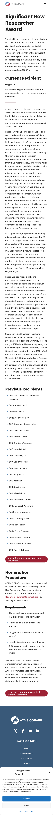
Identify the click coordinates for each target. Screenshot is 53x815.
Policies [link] (32, 811)
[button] (49, 772)
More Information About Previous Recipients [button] (24, 559)
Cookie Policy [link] (22, 811)
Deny (26, 805)
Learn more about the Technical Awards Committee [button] (24, 693)
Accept (26, 798)
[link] (14, 4)
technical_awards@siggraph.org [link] (22, 597)
